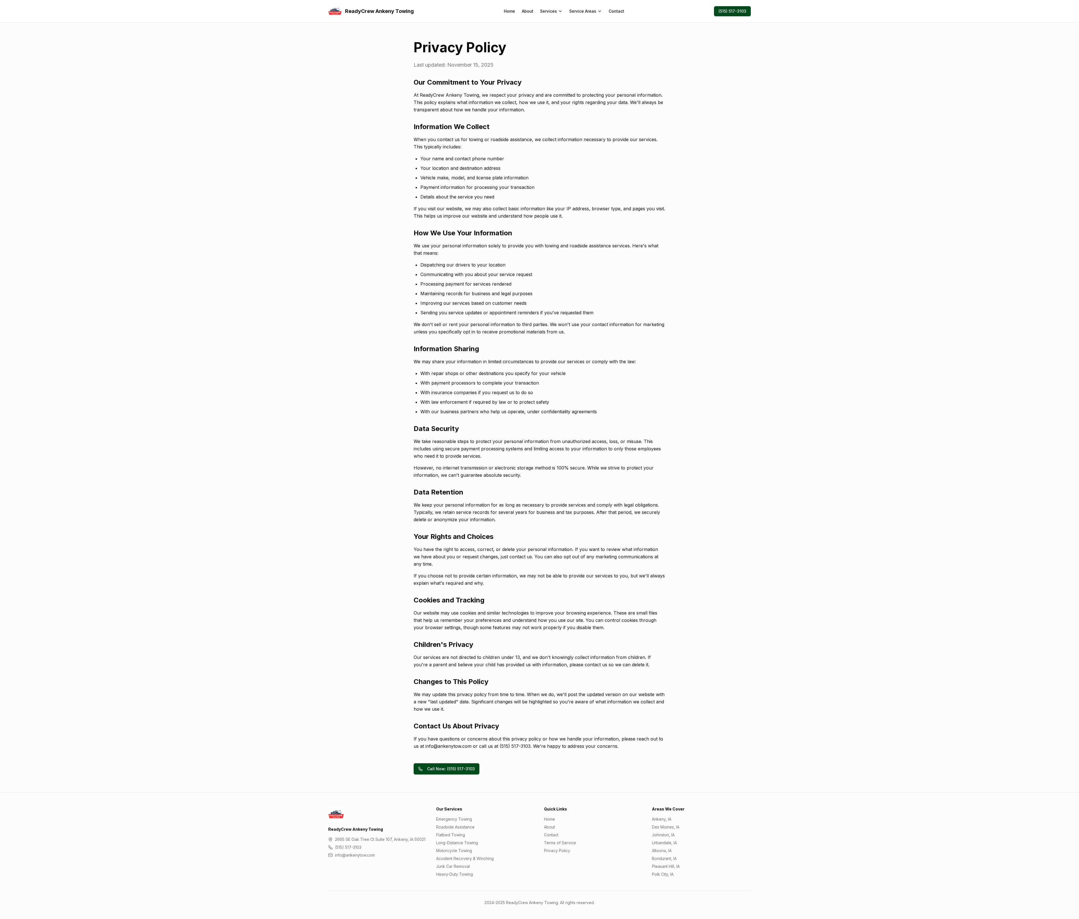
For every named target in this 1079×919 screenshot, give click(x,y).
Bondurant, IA (664, 858)
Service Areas (582, 11)
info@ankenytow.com (355, 855)
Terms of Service (560, 842)
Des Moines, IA (665, 827)
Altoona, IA (662, 850)
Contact (616, 11)
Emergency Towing (454, 819)
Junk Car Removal (453, 866)
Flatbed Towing (450, 834)
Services (548, 11)
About (527, 11)
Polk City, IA (663, 874)
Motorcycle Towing (454, 850)
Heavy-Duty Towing (454, 874)
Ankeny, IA (661, 819)
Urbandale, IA (664, 842)
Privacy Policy (557, 850)
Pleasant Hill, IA (666, 866)
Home (509, 11)
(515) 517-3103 (732, 11)
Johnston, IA (663, 834)
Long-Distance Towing (457, 842)
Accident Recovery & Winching (465, 858)
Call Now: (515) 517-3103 (451, 768)
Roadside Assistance (455, 827)
